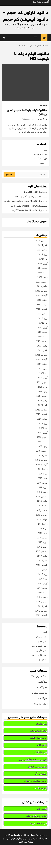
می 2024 (43, 259)
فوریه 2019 (42, 487)
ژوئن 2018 (42, 524)
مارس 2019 (42, 483)
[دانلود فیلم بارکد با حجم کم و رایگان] (25, 82)
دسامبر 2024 (41, 240)
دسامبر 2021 (41, 341)
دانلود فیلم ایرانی (39, 646)
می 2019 (43, 473)
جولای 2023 (42, 300)
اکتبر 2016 (42, 606)
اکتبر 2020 (42, 405)
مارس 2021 (42, 382)
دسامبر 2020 (41, 396)
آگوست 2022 (41, 309)
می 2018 (43, 528)
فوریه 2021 (42, 387)
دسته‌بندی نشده (40, 659)
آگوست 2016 (41, 615)
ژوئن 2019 (42, 469)
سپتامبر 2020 (41, 410)
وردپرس (43, 163)
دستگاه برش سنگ (38, 676)
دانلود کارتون (41, 650)
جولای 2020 (42, 419)
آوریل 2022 (42, 327)
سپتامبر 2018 (41, 510)
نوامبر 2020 (42, 400)
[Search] (4, 38)
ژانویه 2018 (42, 547)
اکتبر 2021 (42, 350)
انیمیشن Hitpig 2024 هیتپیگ (35, 192)
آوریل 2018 (42, 533)
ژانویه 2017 (42, 597)
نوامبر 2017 (42, 556)
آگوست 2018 (41, 515)
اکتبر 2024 (42, 245)
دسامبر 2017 (41, 551)
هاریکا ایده (42, 698)
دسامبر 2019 (41, 451)
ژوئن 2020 (42, 423)
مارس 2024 (42, 268)
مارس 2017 (42, 588)
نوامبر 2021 (42, 346)
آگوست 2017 (41, 565)
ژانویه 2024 (42, 277)
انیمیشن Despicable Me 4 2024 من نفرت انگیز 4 (25, 201)
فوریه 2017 (42, 592)
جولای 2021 (42, 364)
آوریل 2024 (42, 263)
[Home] (44, 38)
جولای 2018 (42, 519)
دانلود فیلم (43, 105)
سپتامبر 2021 (41, 355)
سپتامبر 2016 (41, 611)
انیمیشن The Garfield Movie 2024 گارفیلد (28, 210)
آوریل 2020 (42, 432)
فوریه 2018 (42, 542)
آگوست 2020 (41, 414)
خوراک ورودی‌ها (40, 154)
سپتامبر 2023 (41, 291)
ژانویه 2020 (42, 446)
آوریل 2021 (42, 377)
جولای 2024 (42, 249)
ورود (45, 149)
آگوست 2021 (41, 359)
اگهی (45, 632)
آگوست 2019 (41, 464)
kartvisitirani (29, 119)
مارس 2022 (42, 332)
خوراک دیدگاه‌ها (40, 158)
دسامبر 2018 (41, 496)
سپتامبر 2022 (41, 304)
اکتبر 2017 (42, 560)
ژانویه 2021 (42, 391)
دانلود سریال (41, 636)
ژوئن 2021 (42, 368)
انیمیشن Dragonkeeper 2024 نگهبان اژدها (28, 206)
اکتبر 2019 (42, 455)
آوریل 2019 (42, 478)
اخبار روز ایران (40, 703)
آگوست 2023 (41, 295)
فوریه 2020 (42, 441)
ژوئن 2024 (42, 254)
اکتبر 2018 (42, 505)
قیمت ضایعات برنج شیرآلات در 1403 (31, 196)
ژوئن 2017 (42, 574)
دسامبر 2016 (41, 601)
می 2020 (43, 428)
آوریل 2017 (42, 583)
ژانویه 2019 (42, 492)
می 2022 (43, 323)
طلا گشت (42, 681)
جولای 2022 (42, 313)
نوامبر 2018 (42, 501)
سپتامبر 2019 (41, 460)
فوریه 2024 (42, 272)
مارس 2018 (42, 537)
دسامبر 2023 (41, 282)
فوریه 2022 (42, 336)
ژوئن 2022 (42, 318)
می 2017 (43, 579)
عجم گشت (42, 687)
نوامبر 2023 (42, 286)
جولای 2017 (42, 569)
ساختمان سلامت (39, 692)
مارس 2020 (42, 437)
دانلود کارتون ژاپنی (39, 655)
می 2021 (43, 373)
